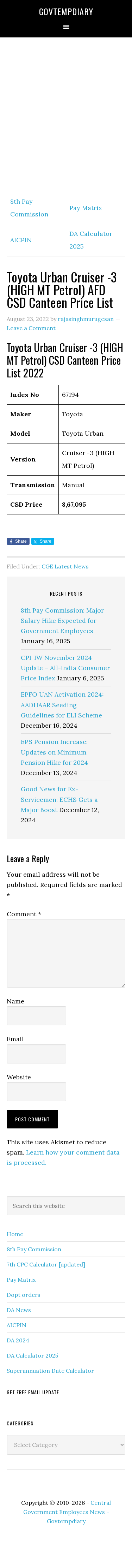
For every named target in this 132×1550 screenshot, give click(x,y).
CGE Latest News (65, 566)
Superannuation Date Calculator (50, 1370)
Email (15, 1039)
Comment (24, 914)
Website (19, 1077)
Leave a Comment (31, 328)
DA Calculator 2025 (32, 1355)
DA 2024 (18, 1340)
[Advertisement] (66, 115)
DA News (19, 1309)
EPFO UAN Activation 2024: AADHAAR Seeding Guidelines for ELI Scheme (62, 704)
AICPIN (21, 240)
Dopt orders (23, 1294)
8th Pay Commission (34, 1249)
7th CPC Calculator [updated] (46, 1264)
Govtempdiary (66, 11)
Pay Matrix (85, 208)
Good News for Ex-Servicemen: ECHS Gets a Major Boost (59, 799)
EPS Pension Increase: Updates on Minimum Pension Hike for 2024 (54, 752)
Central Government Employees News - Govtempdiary (67, 1512)
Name (15, 1001)
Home (15, 1234)
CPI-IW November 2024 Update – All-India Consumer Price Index (65, 668)
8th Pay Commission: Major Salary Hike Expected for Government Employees (62, 620)
